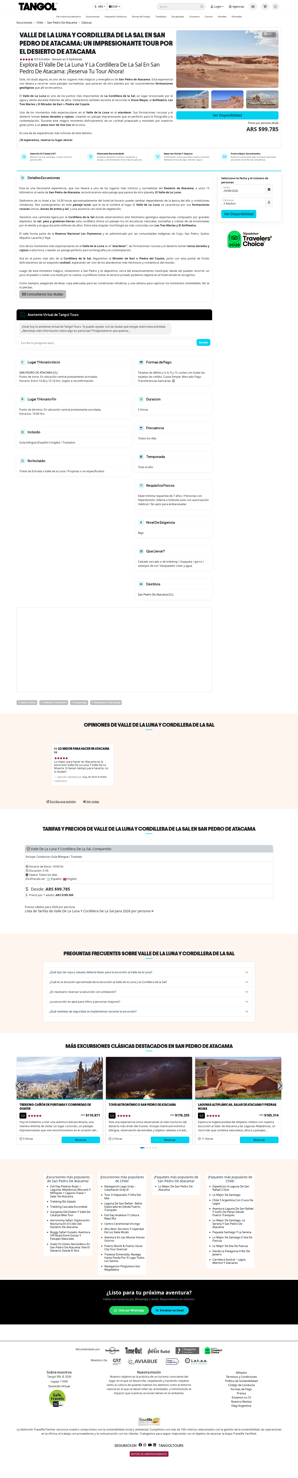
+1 (270, 34)
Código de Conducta (241, 1385)
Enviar (203, 342)
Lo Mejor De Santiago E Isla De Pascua (232, 1238)
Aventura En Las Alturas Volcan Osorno (124, 1238)
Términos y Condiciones (241, 1377)
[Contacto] (253, 6)
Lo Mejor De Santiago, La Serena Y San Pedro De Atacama (228, 1223)
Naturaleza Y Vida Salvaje (107, 702)
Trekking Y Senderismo (55, 702)
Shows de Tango (141, 16)
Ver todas (92, 801)
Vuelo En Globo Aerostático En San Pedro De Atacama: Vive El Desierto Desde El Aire (70, 1247)
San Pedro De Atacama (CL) (155, 594)
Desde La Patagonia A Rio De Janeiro (231, 1252)
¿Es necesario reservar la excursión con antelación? (82, 992)
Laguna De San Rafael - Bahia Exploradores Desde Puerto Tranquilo (123, 1207)
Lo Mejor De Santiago (226, 1195)
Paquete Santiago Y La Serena (231, 1232)
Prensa (241, 1393)
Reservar (81, 1140)
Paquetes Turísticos (116, 16)
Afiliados (241, 1373)
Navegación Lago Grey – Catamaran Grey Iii (120, 1188)
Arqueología (80, 702)
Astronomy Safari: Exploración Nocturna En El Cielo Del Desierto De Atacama (70, 1223)
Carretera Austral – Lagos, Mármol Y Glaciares (229, 1261)
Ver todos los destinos (68, 16)
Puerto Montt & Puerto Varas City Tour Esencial (123, 1247)
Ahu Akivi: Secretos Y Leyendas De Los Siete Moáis (124, 1230)
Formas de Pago (241, 1389)
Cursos (209, 16)
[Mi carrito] (265, 6)
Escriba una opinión (62, 801)
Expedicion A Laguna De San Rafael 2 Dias (230, 1188)
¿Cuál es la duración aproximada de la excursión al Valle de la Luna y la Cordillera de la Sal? (108, 982)
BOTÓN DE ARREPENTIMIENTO (149, 1454)
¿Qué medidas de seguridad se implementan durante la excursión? (93, 1011)
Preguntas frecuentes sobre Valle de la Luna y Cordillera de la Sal (149, 953)
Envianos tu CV (241, 1397)
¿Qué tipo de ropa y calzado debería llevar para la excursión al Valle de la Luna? (100, 972)
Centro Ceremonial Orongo (122, 1224)
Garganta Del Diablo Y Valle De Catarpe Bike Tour (70, 1213)
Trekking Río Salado (63, 1201)
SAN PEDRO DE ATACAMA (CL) (38, 372)
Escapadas (178, 16)
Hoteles (222, 16)
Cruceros (194, 16)
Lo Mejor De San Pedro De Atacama (175, 1188)
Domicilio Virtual (59, 1386)
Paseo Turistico (28, 702)
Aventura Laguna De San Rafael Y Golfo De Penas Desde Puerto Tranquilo (232, 1212)
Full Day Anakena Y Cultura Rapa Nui (121, 1216)
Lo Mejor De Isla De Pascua (230, 1246)
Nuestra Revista (241, 1401)
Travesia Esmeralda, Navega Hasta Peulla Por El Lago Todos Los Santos (124, 1257)
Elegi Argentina (241, 1406)
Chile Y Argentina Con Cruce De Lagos (232, 1201)
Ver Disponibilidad (227, 115)
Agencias (238, 6)
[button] (181, 6)
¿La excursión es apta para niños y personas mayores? (84, 1002)
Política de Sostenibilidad (241, 1381)
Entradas (237, 16)
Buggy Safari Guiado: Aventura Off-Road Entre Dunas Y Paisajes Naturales (70, 1235)
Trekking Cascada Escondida (68, 1207)
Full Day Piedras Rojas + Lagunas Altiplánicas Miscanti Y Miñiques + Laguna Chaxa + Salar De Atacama (70, 1191)
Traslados (160, 16)
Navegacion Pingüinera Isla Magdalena (122, 1267)
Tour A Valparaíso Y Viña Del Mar (122, 1196)
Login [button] (217, 6)
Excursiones (93, 16)
